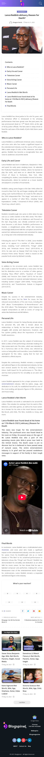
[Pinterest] (34, 611)
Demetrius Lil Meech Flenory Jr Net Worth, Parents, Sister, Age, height (31, 657)
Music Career (12, 84)
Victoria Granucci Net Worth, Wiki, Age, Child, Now (32, 688)
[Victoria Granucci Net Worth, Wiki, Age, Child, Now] (32, 675)
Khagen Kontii (17, 22)
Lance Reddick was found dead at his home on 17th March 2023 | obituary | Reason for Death (21, 99)
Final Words (11, 106)
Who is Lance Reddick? (15, 67)
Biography (22, 11)
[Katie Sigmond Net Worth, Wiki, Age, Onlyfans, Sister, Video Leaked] (11, 675)
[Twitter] (28, 611)
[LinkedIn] (30, 740)
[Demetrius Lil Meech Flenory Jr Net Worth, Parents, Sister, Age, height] (32, 643)
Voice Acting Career (14, 79)
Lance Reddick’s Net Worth (17, 92)
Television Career (13, 75)
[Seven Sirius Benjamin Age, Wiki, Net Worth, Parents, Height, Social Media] (11, 643)
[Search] (40, 3)
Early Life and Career (15, 71)
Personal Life (12, 88)
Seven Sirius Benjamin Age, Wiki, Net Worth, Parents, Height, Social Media (11, 657)
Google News (35, 721)
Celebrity (28, 649)
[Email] (39, 611)
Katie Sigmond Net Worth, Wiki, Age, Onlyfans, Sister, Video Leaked (11, 689)
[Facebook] (22, 611)
